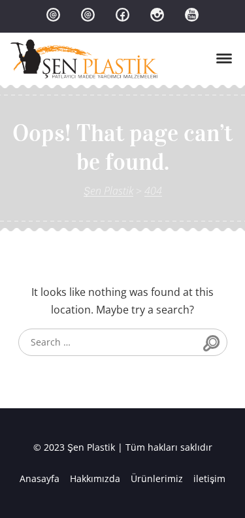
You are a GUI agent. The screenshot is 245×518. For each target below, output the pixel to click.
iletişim (209, 478)
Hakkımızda (95, 478)
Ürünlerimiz (157, 478)
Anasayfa (39, 478)
